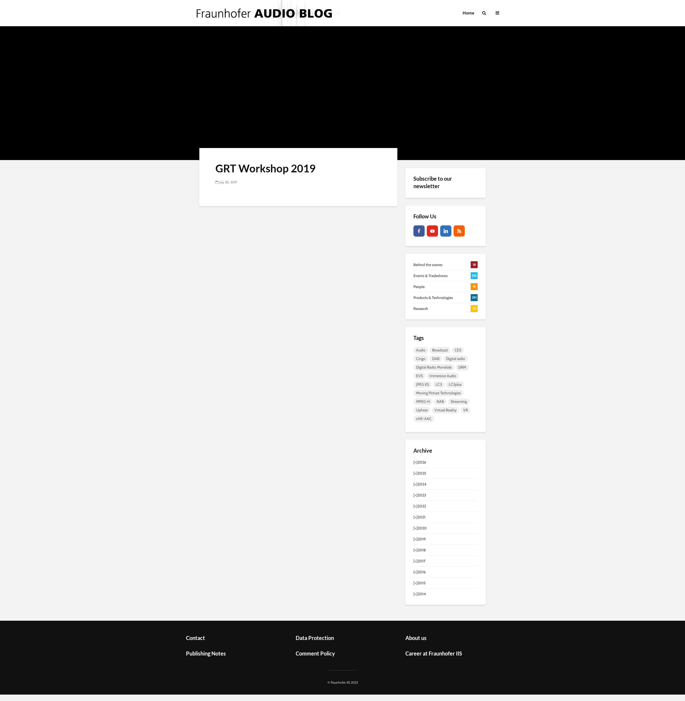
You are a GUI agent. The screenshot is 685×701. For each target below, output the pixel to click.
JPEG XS (422, 384)
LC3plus (455, 384)
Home (468, 13)
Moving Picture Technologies (438, 393)
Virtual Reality (445, 410)
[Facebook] (419, 231)
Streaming (459, 401)
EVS (419, 375)
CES (458, 350)
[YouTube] (432, 231)
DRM (462, 367)
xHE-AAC (424, 418)
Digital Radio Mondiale (434, 367)
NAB (440, 401)
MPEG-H (423, 401)
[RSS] (459, 231)
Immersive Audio (442, 375)
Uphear (422, 410)
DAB (435, 358)
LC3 (439, 384)
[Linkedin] (445, 231)
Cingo (420, 358)
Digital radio (455, 358)
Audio (420, 350)
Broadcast (440, 350)
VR (465, 410)
